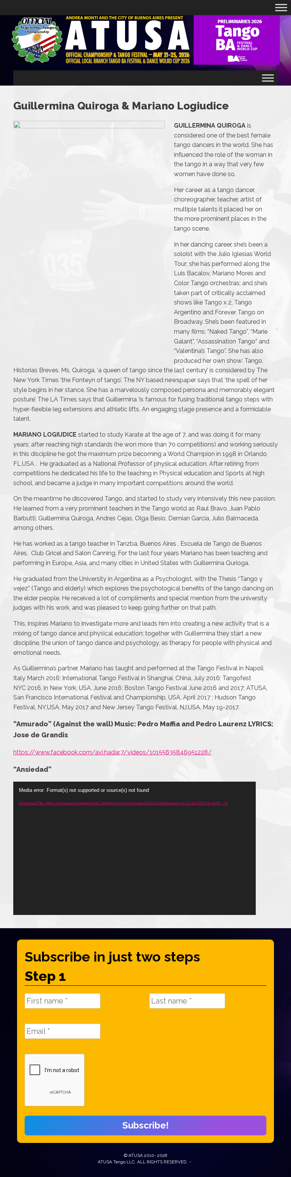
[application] (134, 848)
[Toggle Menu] (281, 8)
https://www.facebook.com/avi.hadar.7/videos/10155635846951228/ (112, 752)
